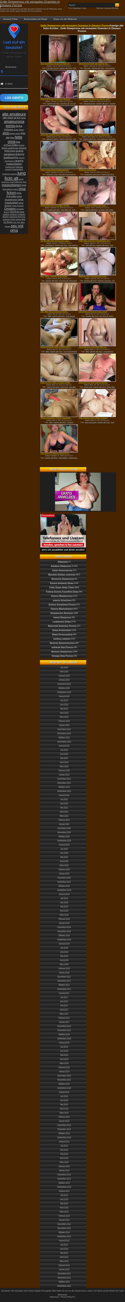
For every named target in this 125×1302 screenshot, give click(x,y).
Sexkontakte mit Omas (35, 19)
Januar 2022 (64, 774)
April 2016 (64, 1059)
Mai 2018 (64, 956)
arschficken (49, 245)
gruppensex (10, 167)
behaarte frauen (89, 103)
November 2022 (64, 733)
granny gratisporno (14, 156)
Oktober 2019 (64, 886)
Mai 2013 (64, 1203)
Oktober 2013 (64, 1183)
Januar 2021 (64, 824)
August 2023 (64, 696)
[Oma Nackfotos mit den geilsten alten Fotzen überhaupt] (59, 49)
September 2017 (64, 989)
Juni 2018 (64, 952)
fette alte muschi (52, 68)
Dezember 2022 (64, 729)
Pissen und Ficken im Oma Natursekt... (95, 135)
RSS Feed (99, 8)
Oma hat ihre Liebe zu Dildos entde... (56, 383)
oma (23, 185)
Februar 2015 (64, 1117)
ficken (21, 145)
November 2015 (64, 1080)
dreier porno (15, 134)
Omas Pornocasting (62, 634)
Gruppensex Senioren (61, 613)
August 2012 (64, 1240)
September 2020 (64, 840)
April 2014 (64, 1158)
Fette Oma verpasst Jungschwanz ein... (95, 241)
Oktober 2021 (64, 787)
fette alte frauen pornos (67, 174)
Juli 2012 (64, 1245)
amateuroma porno (14, 123)
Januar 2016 (64, 1071)
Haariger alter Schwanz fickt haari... (93, 276)
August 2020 (64, 845)
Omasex (70, 422)
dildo (49, 316)
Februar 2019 (64, 919)
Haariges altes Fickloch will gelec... (93, 205)
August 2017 (64, 993)
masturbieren (108, 351)
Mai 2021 (64, 807)
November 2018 (64, 931)
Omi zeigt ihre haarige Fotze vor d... (55, 453)
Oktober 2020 (64, 836)
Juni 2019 (64, 902)
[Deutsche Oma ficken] (97, 155)
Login (84, 8)
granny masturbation (14, 162)
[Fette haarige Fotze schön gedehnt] (97, 403)
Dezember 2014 (64, 1125)
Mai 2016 (64, 1055)
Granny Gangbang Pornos (62, 604)
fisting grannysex (10, 148)
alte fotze (87, 68)
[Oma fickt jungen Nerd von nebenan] (59, 84)
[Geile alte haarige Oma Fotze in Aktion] (59, 120)
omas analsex (17, 206)
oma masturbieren (70, 351)
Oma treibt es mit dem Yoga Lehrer (93, 312)
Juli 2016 (64, 1047)
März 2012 (64, 1261)
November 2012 (64, 1228)
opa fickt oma (17, 211)
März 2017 (64, 1014)
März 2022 (64, 766)
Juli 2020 (64, 849)
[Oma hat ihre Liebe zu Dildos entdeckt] (59, 368)
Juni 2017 (64, 1001)
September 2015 (64, 1088)
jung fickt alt (65, 103)
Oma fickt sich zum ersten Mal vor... (93, 347)
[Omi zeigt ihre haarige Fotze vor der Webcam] (59, 438)
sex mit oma (16, 228)
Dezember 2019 (64, 878)
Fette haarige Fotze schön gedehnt (93, 418)
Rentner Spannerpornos (62, 643)
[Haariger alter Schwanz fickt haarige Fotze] (97, 261)
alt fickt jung (19, 118)
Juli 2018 (64, 948)
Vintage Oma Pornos (62, 656)
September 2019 (64, 890)
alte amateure (14, 114)
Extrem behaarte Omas (61, 583)
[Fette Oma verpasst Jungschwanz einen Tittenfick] (97, 226)
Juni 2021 (64, 803)
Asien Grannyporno (62, 570)
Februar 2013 (64, 1216)
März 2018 (64, 964)
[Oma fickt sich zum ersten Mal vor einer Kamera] (97, 332)
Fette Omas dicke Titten (61, 587)
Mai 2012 (64, 1253)
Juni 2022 (64, 754)
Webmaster (62, 1295)
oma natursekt (102, 139)
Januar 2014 (64, 1170)
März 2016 (64, 1063)
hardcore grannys (9, 174)
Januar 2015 (64, 1121)
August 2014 (64, 1141)
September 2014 (64, 1137)
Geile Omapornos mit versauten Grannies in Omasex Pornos (75, 25)
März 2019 (64, 915)
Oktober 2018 (64, 935)
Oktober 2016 (64, 1034)
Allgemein (63, 561)
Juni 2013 (64, 1199)
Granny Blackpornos (62, 596)
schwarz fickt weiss (106, 210)
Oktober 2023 (64, 688)
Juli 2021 (64, 799)
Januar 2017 (64, 1022)
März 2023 (64, 717)
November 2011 (64, 1277)
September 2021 (64, 791)
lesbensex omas (8, 182)
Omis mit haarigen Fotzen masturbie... (56, 418)
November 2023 (64, 684)
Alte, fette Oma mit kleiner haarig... (55, 312)
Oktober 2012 (64, 1232)
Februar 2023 (64, 721)
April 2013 (64, 1207)
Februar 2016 (64, 1067)
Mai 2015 (64, 1104)
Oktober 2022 (64, 737)
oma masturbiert (14, 201)
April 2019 (64, 911)
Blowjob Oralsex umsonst (61, 574)
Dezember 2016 (64, 1026)
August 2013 (64, 1191)
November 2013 (64, 1179)
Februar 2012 (64, 1265)
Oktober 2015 (64, 1084)
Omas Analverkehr (61, 630)
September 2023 (64, 692)
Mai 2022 (64, 758)
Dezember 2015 (64, 1075)
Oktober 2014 (64, 1133)
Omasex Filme (10, 19)
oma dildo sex (66, 210)
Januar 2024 (64, 680)
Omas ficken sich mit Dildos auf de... (55, 205)
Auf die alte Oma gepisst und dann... (55, 241)
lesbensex (64, 387)
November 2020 (64, 832)
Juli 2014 (64, 1146)
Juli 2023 (64, 700)
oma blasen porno (10, 189)
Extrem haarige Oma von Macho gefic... (95, 99)
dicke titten (19, 130)
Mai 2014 (64, 1154)
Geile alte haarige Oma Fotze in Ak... (56, 135)
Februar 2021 (64, 820)
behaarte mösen (52, 139)
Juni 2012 (64, 1249)
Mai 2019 (64, 906)
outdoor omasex (10, 214)
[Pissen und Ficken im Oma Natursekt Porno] (97, 120)
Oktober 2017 (64, 985)
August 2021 (64, 795)
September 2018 (64, 939)
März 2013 (64, 1212)
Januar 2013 (64, 1220)
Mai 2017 (64, 1005)
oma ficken (73, 281)
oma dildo (72, 387)
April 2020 (64, 861)
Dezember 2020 (64, 828)
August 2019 (64, 894)
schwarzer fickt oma (17, 217)
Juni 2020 (64, 853)
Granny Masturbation (62, 608)
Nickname (10, 67)
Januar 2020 (64, 873)
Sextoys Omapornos (61, 651)
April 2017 (64, 1009)
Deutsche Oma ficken (87, 170)
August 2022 (64, 746)
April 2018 (64, 960)
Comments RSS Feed (111, 8)
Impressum (54, 1297)
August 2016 (64, 1042)
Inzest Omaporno (62, 617)
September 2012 (64, 1236)
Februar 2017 (64, 1018)
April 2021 (64, 812)
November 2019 (64, 882)
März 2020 (64, 865)
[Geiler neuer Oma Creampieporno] (59, 155)
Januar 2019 (64, 923)
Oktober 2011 (64, 1282)
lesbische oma (20, 182)
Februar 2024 (64, 676)
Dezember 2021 (64, 779)
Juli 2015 (64, 1096)
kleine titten (111, 387)
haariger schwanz (104, 281)
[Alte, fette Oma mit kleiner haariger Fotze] (59, 297)
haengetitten (63, 458)
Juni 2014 (64, 1150)
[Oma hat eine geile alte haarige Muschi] (97, 49)
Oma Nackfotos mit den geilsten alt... (56, 64)
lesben (21, 179)
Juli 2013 (64, 1195)
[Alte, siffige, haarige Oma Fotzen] (59, 261)
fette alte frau (90, 245)
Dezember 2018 (64, 927)
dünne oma (88, 387)
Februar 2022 (64, 770)
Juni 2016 (64, 1051)
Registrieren (77, 8)
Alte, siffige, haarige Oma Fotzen (54, 276)
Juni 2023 (64, 704)
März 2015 (64, 1113)
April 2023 (64, 713)
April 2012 (64, 1257)
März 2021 (64, 816)
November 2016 (64, 1030)
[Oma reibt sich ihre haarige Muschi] (97, 368)
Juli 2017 (64, 997)
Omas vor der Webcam (65, 19)
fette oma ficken (91, 422)
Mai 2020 (64, 857)
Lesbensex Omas (62, 621)
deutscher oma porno (92, 174)
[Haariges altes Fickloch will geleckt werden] (97, 190)
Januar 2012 (64, 1269)
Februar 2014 (64, 1166)
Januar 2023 (64, 725)
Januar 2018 (64, 972)
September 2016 (64, 1038)
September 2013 (64, 1187)
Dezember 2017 (64, 977)
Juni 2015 (64, 1100)
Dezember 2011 (64, 1273)
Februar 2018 (64, 968)
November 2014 (64, 1129)
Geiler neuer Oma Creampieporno (55, 170)
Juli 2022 (64, 750)
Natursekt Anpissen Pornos (62, 626)
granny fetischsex (62, 600)
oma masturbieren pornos (63, 211)
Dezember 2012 (64, 1224)
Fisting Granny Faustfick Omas (62, 591)
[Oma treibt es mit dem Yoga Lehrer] (97, 297)
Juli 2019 (64, 898)
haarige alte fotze (65, 68)
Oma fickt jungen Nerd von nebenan (55, 99)
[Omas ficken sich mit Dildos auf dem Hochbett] (59, 190)
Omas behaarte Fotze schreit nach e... (56, 347)
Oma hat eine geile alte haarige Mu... (94, 64)
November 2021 (64, 783)
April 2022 (64, 762)
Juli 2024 (64, 667)
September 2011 (64, 1286)
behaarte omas (52, 174)
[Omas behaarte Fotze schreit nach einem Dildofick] (59, 332)
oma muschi (70, 316)
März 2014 (64, 1162)
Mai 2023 (64, 709)
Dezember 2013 (64, 1174)
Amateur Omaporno (61, 566)
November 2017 (64, 981)
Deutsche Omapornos (63, 579)
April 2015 (64, 1108)
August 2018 (64, 944)
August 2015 (64, 1092)
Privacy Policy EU (68, 1297)
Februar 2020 (64, 869)
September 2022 (64, 741)
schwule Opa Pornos (62, 647)
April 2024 (64, 671)
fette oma (15, 139)
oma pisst (112, 139)
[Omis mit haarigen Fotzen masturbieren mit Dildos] (59, 403)
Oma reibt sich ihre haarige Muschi (93, 383)
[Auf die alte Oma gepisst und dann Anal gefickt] (59, 226)
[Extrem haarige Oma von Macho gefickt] (97, 84)
